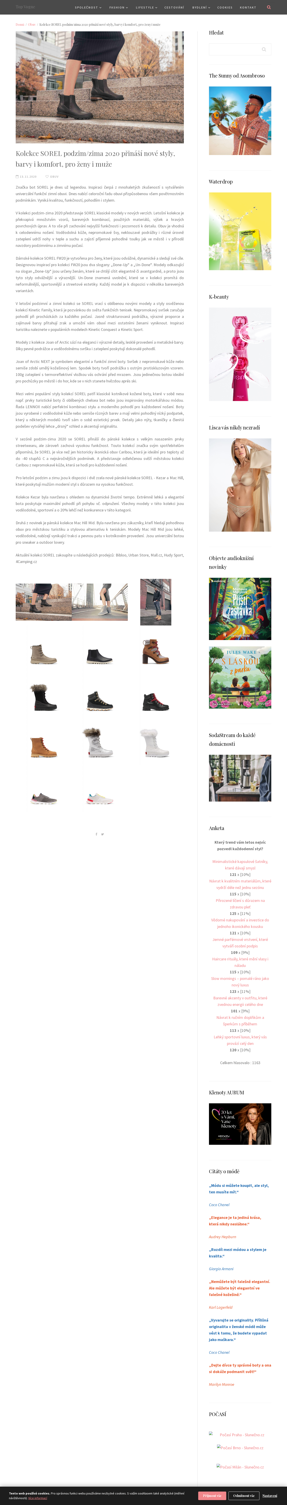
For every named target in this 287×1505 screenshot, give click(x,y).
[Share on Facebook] (96, 834)
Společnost (86, 7)
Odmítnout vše (244, 1496)
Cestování (174, 7)
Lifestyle (145, 7)
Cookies (225, 7)
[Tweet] (102, 834)
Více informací (37, 1498)
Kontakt (248, 7)
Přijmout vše (212, 1496)
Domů (20, 24)
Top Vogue (25, 6)
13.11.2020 (28, 177)
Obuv (32, 24)
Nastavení (270, 1496)
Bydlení (199, 7)
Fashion (117, 7)
